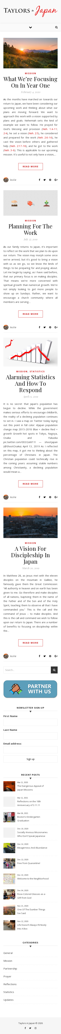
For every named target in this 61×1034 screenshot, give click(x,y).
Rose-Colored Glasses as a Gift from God (31, 895)
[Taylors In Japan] (30, 11)
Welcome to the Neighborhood (33, 878)
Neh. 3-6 (9, 150)
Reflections (10, 984)
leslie (13, 179)
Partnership (10, 968)
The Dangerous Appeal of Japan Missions (30, 787)
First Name (10, 716)
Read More (30, 166)
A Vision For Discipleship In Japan (30, 555)
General (8, 953)
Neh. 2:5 (33, 133)
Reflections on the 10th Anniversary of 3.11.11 (29, 803)
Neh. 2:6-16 (45, 137)
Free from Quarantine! (28, 863)
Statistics (37, 371)
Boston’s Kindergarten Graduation (28, 818)
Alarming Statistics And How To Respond (30, 383)
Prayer (7, 976)
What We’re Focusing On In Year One (31, 82)
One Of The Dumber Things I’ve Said (31, 911)
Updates (8, 999)
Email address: (12, 743)
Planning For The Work (30, 229)
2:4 (5, 133)
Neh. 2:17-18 (18, 146)
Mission (30, 73)
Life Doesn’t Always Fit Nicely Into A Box (31, 926)
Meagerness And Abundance (32, 847)
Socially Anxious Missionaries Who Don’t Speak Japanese (32, 834)
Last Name (10, 729)
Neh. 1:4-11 (50, 129)
